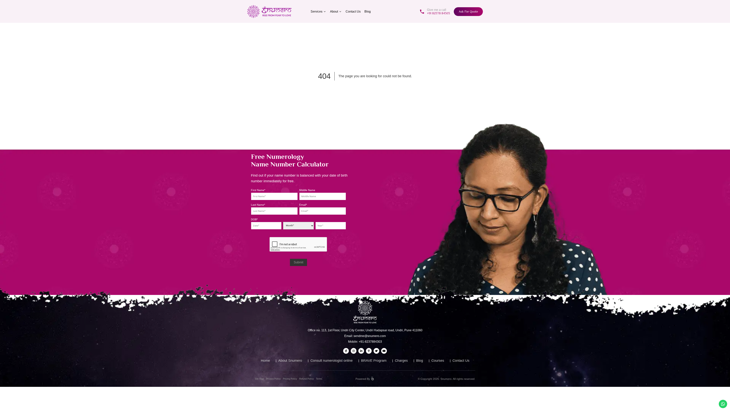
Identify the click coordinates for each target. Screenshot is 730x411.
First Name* (258, 190)
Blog (367, 11)
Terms (319, 379)
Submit (298, 262)
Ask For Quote (468, 11)
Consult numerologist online (331, 360)
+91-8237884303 (370, 341)
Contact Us (353, 11)
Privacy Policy (273, 379)
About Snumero (290, 360)
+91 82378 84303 (438, 13)
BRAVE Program (373, 360)
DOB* (254, 219)
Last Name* (258, 204)
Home (265, 360)
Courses (437, 360)
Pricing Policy (290, 379)
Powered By (362, 378)
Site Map (259, 379)
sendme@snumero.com (370, 336)
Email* (303, 204)
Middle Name (307, 190)
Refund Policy (306, 379)
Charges (401, 360)
